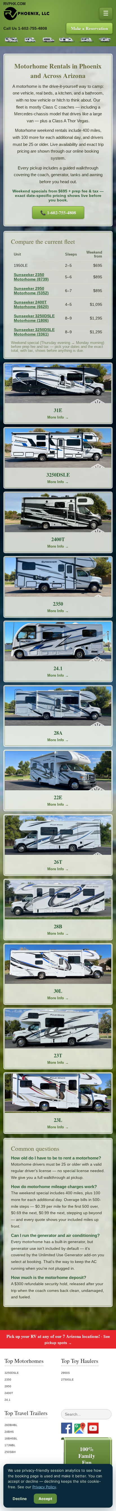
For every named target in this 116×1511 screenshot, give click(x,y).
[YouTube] (93, 1428)
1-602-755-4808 (32, 28)
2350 (8, 1379)
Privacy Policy (44, 1487)
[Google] (79, 1428)
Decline (20, 1498)
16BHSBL (11, 1438)
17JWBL (10, 1445)
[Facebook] (66, 1428)
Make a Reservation (89, 28)
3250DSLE (12, 1372)
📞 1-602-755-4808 (58, 212)
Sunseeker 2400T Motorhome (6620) (31, 304)
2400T (9, 1393)
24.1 (7, 1399)
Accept (45, 1498)
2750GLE (67, 1379)
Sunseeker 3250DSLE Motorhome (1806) (34, 318)
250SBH (10, 1451)
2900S (65, 1372)
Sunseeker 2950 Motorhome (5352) (31, 290)
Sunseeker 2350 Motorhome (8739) (31, 276)
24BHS (9, 1431)
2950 (8, 1386)
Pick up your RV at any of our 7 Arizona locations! (58, 1339)
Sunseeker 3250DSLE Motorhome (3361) (34, 331)
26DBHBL (11, 1425)
